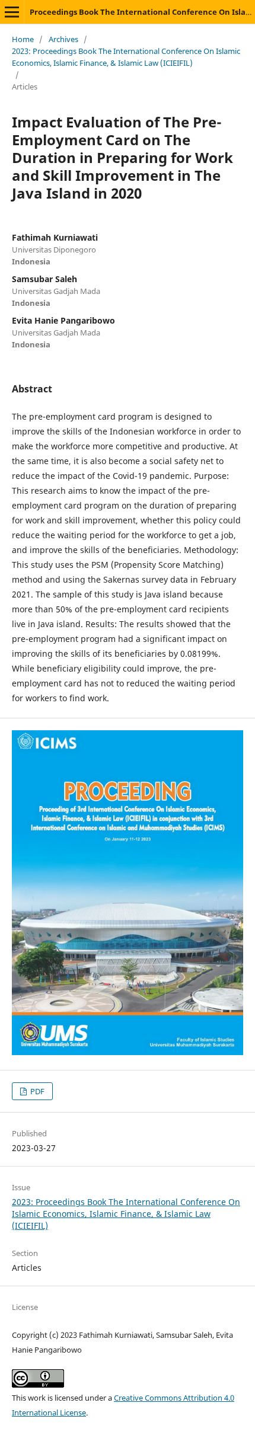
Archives (63, 39)
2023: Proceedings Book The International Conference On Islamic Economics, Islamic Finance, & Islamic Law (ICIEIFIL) (126, 57)
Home (23, 39)
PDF (36, 1091)
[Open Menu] (12, 12)
